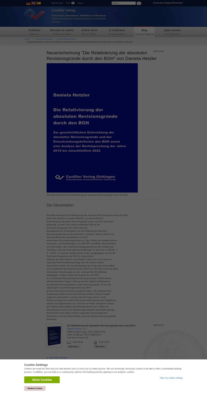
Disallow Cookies (34, 388)
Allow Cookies (42, 380)
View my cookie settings (171, 378)
